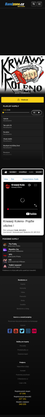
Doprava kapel (23, 354)
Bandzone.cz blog (23, 309)
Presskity (23, 346)
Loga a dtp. (23, 383)
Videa (6, 179)
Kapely (22, 284)
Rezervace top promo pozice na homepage (23, 321)
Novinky (13, 172)
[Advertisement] (22, 31)
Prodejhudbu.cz (23, 350)
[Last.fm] (34, 331)
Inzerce (22, 325)
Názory (39, 172)
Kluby (23, 300)
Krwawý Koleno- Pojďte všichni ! (30, 179)
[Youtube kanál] (16, 331)
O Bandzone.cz (23, 379)
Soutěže (23, 304)
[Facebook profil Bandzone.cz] (10, 331)
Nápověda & (23, 366)
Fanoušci (23, 296)
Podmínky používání (23, 375)
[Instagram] (28, 331)
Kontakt (22, 371)
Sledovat (24, 100)
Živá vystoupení (14, 179)
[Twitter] (22, 331)
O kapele (23, 172)
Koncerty (23, 288)
